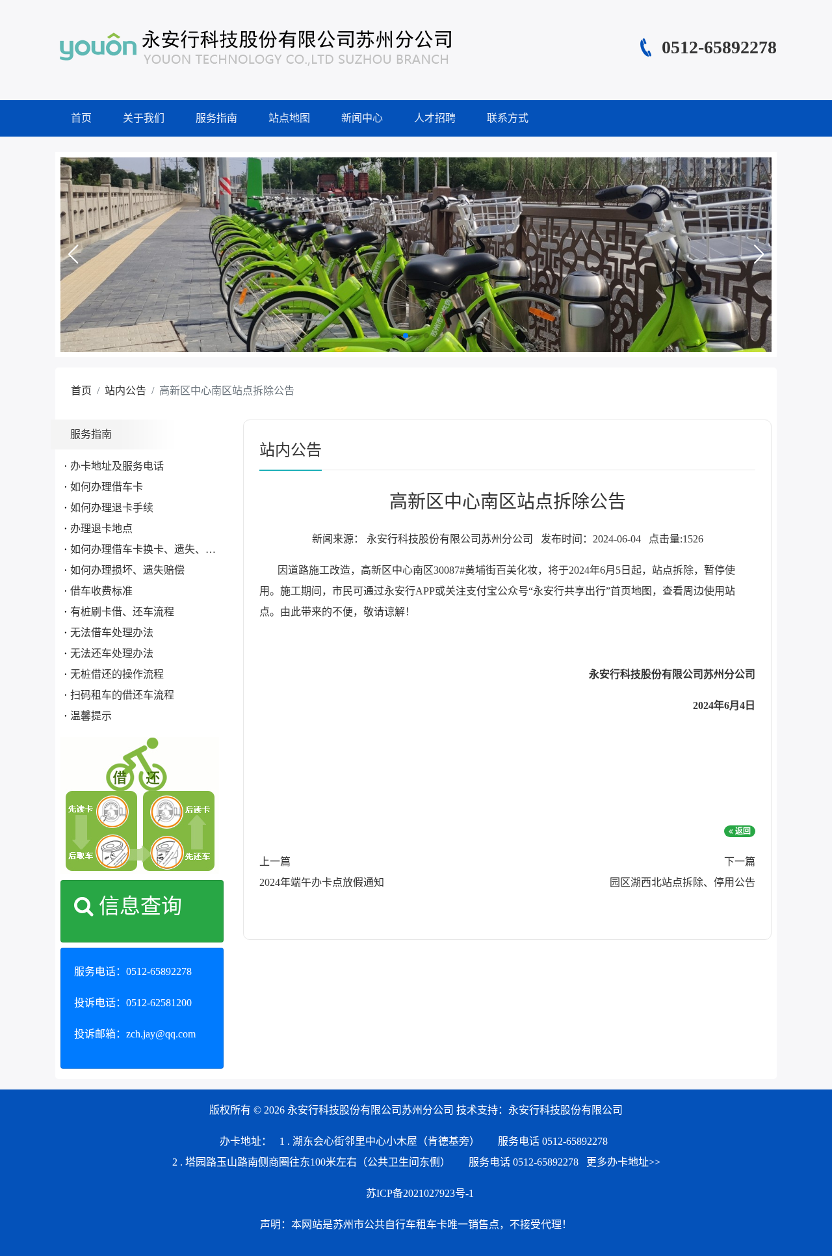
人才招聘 (435, 118)
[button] (73, 254)
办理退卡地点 (101, 528)
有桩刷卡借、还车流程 (122, 611)
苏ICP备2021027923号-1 (420, 1193)
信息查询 (138, 906)
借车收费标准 (101, 590)
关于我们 (143, 118)
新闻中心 (362, 118)
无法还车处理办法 (111, 653)
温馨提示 (91, 715)
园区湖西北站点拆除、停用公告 (682, 882)
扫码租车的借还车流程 (122, 695)
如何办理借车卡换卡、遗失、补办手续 (158, 549)
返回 (742, 831)
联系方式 (507, 118)
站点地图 (289, 118)
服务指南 (216, 118)
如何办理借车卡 (106, 486)
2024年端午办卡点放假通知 (321, 882)
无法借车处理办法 (111, 632)
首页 (81, 118)
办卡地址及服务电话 (117, 466)
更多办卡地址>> (623, 1162)
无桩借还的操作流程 (117, 674)
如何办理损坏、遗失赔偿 (127, 570)
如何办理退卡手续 (111, 507)
